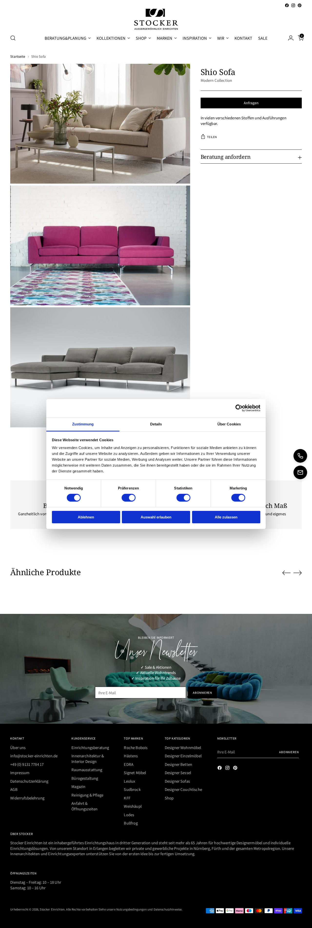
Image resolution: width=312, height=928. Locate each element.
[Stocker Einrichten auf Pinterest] (299, 5)
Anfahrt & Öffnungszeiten (84, 806)
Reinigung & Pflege (87, 794)
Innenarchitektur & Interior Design (87, 758)
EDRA (128, 764)
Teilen (212, 137)
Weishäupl (132, 806)
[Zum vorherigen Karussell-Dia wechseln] (286, 573)
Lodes (129, 814)
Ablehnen (86, 517)
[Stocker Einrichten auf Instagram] (293, 5)
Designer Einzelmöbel (183, 755)
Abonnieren (289, 752)
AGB (13, 789)
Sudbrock (132, 789)
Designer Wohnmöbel (183, 747)
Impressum (19, 772)
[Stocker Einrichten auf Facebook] (287, 5)
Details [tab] (156, 424)
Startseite (17, 56)
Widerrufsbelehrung (27, 797)
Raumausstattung (86, 769)
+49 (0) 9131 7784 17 (27, 764)
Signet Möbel (135, 772)
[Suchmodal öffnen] (13, 38)
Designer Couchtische (183, 789)
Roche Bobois (135, 747)
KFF (127, 797)
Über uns (18, 747)
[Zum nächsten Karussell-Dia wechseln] (297, 573)
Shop (169, 797)
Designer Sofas (177, 781)
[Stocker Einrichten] (156, 19)
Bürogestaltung (84, 778)
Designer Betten (178, 764)
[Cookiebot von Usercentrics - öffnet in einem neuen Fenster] (239, 408)
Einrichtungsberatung (90, 747)
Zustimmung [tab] (83, 424)
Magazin (78, 786)
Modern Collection (216, 80)
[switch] (129, 498)
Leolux (129, 781)
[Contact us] (300, 472)
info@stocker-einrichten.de (34, 755)
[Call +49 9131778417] (300, 456)
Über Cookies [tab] (229, 424)
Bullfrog (130, 822)
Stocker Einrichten (52, 909)
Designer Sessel (178, 772)
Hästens (131, 755)
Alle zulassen (226, 517)
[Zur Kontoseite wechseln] (289, 38)
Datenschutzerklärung (29, 781)
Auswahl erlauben (156, 517)
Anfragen (251, 102)
